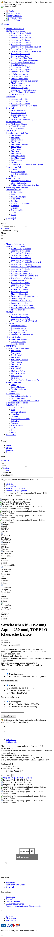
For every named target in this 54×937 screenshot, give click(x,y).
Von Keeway (16, 151)
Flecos (13, 176)
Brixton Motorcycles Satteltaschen (24, 60)
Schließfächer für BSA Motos (23, 92)
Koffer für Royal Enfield (21, 33)
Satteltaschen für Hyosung (21, 49)
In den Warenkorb (8, 716)
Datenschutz (11, 899)
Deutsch (18, 18)
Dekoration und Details (20, 203)
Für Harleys (10, 97)
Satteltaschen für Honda (20, 35)
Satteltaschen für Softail (20, 103)
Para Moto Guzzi (18, 158)
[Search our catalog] (26, 226)
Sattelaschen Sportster (19, 99)
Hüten (13, 215)
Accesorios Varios (13, 178)
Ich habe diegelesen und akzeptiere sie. (28, 864)
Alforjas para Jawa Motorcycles (23, 90)
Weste (13, 217)
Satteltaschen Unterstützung (22, 119)
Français (18, 15)
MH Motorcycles (18, 94)
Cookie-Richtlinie (13, 901)
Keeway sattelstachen (19, 56)
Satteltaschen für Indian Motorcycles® (26, 47)
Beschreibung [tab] (11, 740)
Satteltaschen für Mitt (19, 76)
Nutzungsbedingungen (15, 904)
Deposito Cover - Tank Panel (17, 133)
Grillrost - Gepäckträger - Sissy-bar (25, 185)
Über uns (9, 916)
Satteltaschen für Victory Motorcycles (26, 51)
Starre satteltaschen (13, 122)
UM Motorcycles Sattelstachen (23, 63)
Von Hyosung (16, 147)
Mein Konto (11, 918)
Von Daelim (16, 153)
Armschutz (15, 199)
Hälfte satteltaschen (18, 113)
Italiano (17, 20)
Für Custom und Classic (15, 31)
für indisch (15, 162)
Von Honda (15, 137)
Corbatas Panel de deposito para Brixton (27, 165)
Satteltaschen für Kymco (21, 69)
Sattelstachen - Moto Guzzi (22, 58)
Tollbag (14, 169)
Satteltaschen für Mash (20, 72)
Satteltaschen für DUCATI (21, 85)
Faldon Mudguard (18, 171)
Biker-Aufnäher (17, 210)
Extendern (15, 206)
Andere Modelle (17, 128)
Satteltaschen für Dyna (20, 101)
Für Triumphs (16, 160)
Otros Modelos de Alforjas (16, 124)
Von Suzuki (15, 142)
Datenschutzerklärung (23, 864)
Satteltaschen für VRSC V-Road (24, 106)
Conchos (14, 201)
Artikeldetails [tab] (11, 742)
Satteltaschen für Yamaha (21, 42)
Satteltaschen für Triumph (21, 44)
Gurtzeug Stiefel (17, 192)
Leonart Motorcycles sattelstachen (24, 81)
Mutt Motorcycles (18, 83)
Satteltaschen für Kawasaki (22, 38)
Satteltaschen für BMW (20, 67)
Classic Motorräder (18, 126)
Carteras (14, 208)
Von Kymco (16, 149)
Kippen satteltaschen (19, 115)
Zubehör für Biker (13, 190)
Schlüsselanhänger (18, 196)
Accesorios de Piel (13, 167)
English (11, 11)
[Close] (2, 238)
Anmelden (5, 461)
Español (17, 13)
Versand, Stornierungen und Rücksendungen (23, 906)
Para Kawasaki (17, 140)
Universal (10, 108)
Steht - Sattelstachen (19, 183)
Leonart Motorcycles (19, 88)
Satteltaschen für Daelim (20, 54)
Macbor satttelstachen (19, 78)
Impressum (10, 897)
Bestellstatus (11, 920)
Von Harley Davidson (19, 144)
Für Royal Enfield (18, 156)
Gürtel (13, 212)
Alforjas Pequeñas (18, 117)
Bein (13, 194)
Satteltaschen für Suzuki (20, 40)
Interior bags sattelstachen (21, 181)
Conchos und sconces (19, 174)
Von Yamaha (16, 135)
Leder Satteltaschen (18, 110)
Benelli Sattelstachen (19, 65)
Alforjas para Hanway (20, 74)
